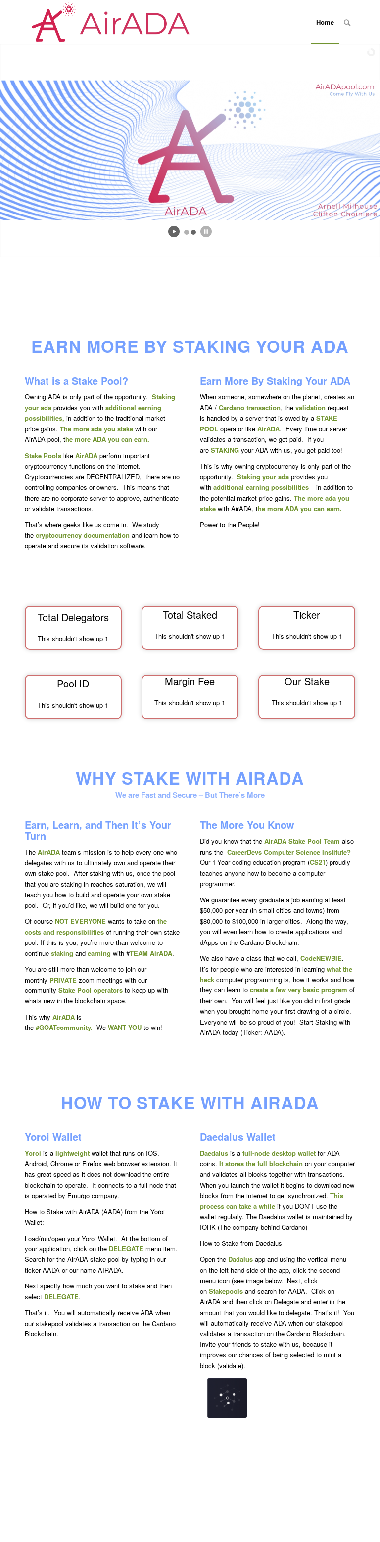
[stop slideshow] (206, 231)
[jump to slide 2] (193, 232)
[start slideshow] (174, 231)
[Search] (347, 22)
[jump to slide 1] (186, 232)
